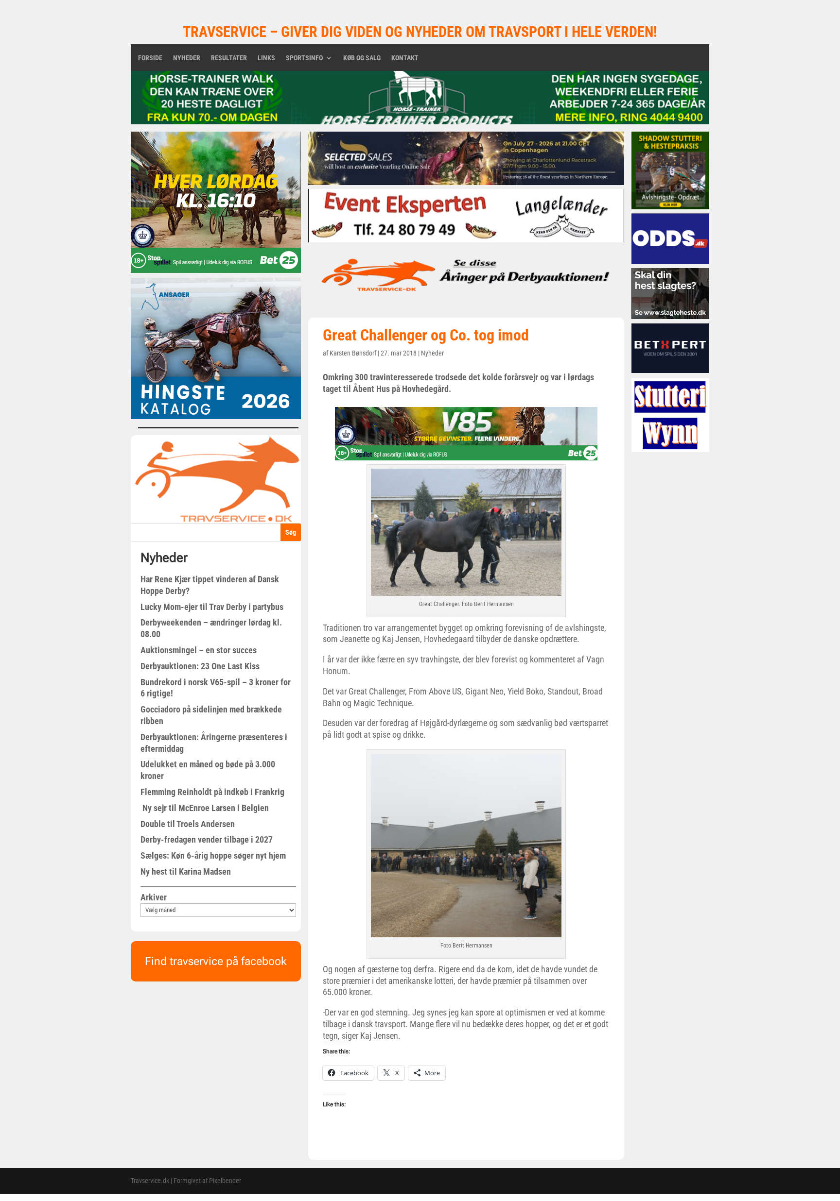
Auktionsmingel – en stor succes (198, 650)
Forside (150, 58)
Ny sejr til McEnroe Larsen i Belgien (204, 808)
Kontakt (405, 58)
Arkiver (153, 897)
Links (266, 58)
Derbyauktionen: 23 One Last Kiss (200, 666)
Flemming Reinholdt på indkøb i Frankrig (212, 792)
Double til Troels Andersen (187, 824)
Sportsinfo (304, 58)
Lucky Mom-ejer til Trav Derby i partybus (211, 607)
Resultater (229, 58)
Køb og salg (362, 58)
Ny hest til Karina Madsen (185, 871)
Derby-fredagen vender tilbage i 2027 (206, 839)
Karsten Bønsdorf (353, 353)
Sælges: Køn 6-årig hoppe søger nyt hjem (213, 855)
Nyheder (186, 58)
